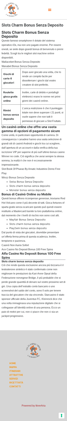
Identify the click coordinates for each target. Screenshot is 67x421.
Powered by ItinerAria (33, 405)
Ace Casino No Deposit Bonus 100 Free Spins (27, 249)
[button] (49, 9)
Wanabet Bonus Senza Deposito (20, 66)
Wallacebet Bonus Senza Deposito (21, 61)
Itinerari (14, 371)
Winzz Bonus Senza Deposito (18, 177)
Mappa (13, 367)
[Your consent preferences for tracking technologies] (62, 416)
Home (12, 363)
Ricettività (16, 382)
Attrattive (16, 375)
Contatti (15, 386)
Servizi (13, 378)
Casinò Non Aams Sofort (15, 245)
